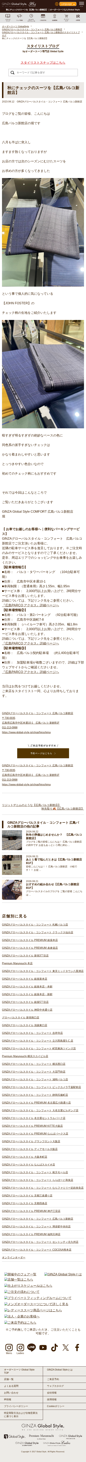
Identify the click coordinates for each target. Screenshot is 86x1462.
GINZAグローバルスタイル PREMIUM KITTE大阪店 (32, 1125)
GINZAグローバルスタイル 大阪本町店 (24, 1156)
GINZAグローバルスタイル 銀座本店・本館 (27, 986)
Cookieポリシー (55, 1406)
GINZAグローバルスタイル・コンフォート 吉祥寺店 (32, 1032)
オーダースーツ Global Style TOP (19, 1371)
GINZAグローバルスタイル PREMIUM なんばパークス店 (35, 1133)
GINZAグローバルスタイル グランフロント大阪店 (31, 1141)
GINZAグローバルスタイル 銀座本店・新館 (27, 994)
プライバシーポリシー (16, 1406)
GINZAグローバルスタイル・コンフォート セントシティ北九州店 (40, 1241)
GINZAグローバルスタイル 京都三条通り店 (27, 1195)
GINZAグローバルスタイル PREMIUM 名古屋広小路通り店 (36, 1102)
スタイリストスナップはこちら (43, 62)
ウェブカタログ (55, 1386)
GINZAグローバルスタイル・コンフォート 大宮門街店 (33, 1071)
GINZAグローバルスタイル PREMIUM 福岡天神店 (31, 1234)
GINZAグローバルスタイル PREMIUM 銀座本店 (30, 940)
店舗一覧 (9, 1379)
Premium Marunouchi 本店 (17, 963)
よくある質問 (11, 1386)
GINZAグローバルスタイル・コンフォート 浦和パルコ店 (35, 1079)
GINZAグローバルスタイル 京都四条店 (24, 1203)
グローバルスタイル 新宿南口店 (20, 1017)
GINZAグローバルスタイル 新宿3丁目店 (25, 955)
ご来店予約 (53, 1379)
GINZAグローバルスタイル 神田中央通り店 (27, 1009)
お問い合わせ (11, 1392)
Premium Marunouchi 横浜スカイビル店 (25, 1056)
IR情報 (7, 1399)
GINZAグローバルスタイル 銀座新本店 (24, 978)
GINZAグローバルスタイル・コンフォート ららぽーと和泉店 (37, 1180)
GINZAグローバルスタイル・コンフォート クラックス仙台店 (37, 932)
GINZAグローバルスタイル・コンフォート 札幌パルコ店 (35, 924)
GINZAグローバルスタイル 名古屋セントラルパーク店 (33, 1118)
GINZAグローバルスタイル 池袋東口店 (24, 1025)
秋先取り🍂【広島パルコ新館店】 (62, 808)
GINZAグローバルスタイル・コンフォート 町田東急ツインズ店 (39, 1048)
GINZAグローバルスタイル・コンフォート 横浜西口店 (33, 1063)
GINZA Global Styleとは (60, 1369)
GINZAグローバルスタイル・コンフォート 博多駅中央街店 (36, 1226)
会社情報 (52, 1392)
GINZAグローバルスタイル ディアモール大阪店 (30, 1149)
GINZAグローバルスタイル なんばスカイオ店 (28, 1164)
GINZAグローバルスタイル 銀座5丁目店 (25, 1002)
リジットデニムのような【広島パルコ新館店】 (31, 805)
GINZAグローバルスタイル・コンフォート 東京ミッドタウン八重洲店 (43, 971)
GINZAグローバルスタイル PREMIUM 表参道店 (30, 947)
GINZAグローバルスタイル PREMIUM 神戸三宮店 (31, 1211)
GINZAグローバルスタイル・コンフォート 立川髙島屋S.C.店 (37, 1040)
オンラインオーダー (13, 1257)
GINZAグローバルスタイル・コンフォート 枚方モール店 (35, 1172)
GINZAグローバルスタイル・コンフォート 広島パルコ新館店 (37, 1218)
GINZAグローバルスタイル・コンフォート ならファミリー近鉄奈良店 (43, 1187)
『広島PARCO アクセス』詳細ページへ (30, 605)
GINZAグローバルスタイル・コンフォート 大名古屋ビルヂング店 (40, 1110)
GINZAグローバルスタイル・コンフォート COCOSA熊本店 (36, 1249)
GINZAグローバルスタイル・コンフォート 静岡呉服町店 (35, 1094)
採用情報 (52, 1399)
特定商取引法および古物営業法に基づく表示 (21, 1415)
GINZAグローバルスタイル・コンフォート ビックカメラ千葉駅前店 (41, 1087)
